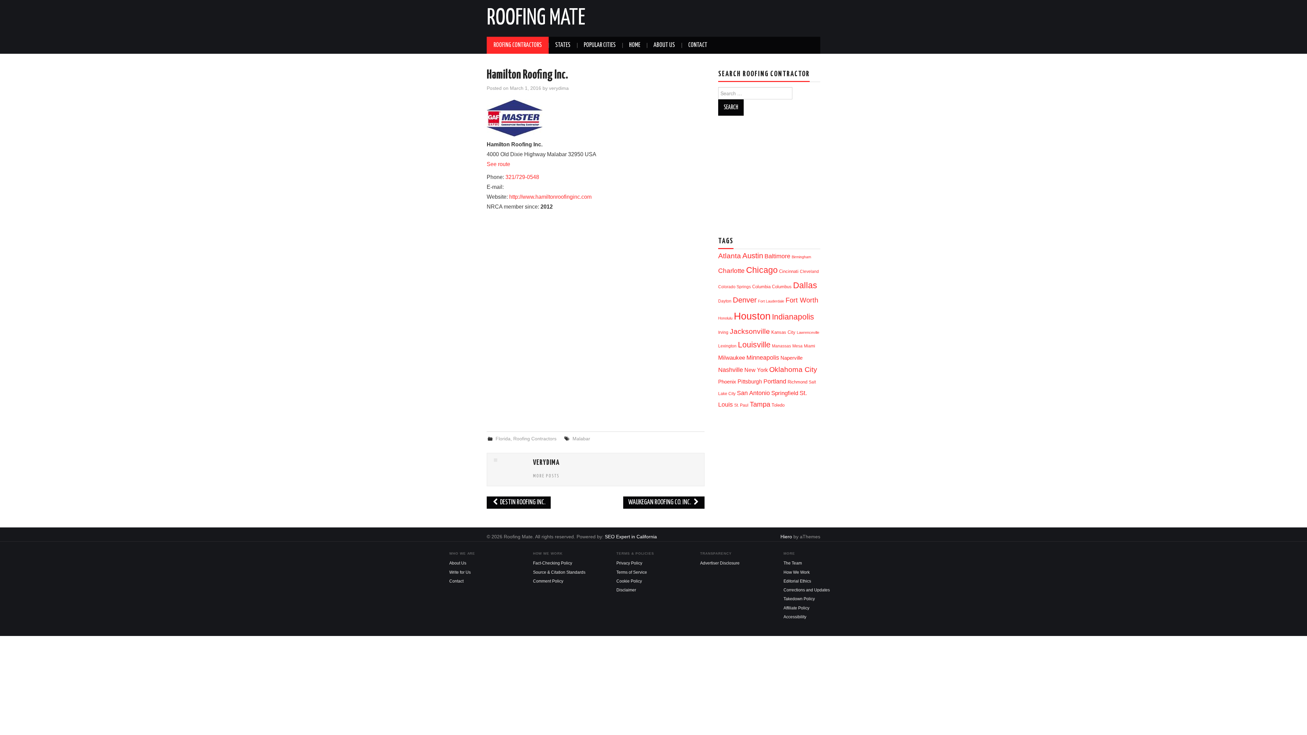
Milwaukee (731, 358)
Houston (752, 316)
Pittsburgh (750, 382)
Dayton (724, 301)
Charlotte (731, 270)
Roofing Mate (536, 18)
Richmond (797, 382)
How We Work (797, 572)
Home (634, 45)
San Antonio (753, 392)
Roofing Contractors (518, 45)
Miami (809, 346)
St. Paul (741, 405)
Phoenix (727, 382)
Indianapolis (793, 316)
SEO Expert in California (631, 536)
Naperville (791, 358)
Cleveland (809, 271)
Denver (745, 300)
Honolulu (725, 318)
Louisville (754, 344)
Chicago (762, 270)
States (562, 45)
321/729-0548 (522, 177)
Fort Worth (802, 300)
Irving (723, 332)
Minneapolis (762, 357)
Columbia (761, 286)
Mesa (797, 346)
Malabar (581, 438)
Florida (503, 438)
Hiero (786, 536)
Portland (774, 381)
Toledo (778, 405)
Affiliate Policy (796, 608)
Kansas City (783, 332)
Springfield (784, 393)
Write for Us (460, 572)
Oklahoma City (793, 369)
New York (756, 370)
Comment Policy (548, 581)
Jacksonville (750, 331)
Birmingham (801, 257)
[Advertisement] (595, 371)
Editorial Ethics (797, 581)
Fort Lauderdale (771, 301)
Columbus (782, 286)
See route (498, 164)
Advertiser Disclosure (720, 563)
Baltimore (777, 256)
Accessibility (795, 617)
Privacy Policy (629, 563)
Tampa (760, 404)
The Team (793, 563)
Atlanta (729, 256)
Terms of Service (631, 572)
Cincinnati (788, 271)
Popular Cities (600, 45)
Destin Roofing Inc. (522, 502)
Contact (697, 45)
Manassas (781, 346)
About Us (664, 45)
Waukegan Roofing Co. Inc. (660, 502)
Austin (752, 255)
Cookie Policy (629, 581)
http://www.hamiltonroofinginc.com (550, 197)
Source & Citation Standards (559, 572)
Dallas (805, 285)
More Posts (546, 476)
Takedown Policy (799, 599)
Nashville (730, 369)
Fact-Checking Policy (552, 563)
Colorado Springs (734, 286)
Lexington (727, 346)
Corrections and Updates (807, 590)
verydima (559, 88)
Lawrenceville (808, 332)
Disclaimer (626, 590)
